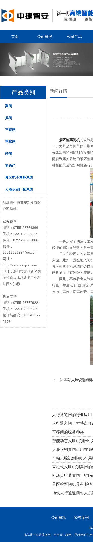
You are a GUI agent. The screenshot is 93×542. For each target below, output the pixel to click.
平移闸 (10, 142)
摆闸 (8, 118)
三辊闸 (10, 130)
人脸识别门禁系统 (19, 189)
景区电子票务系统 (19, 177)
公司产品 (74, 36)
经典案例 (81, 517)
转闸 (8, 154)
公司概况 (44, 36)
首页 (15, 36)
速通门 (10, 165)
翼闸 (8, 106)
